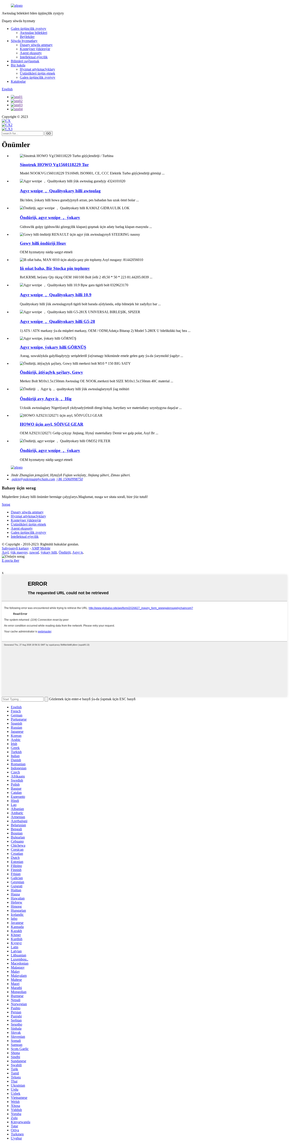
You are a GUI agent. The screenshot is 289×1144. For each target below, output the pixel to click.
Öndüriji (65, 552)
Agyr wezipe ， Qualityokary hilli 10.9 (55, 294)
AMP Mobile (41, 548)
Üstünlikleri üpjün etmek (37, 73)
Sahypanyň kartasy (15, 548)
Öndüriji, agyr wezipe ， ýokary (50, 217)
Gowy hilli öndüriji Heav (43, 243)
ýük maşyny (19, 552)
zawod (34, 552)
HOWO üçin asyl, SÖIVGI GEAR (51, 424)
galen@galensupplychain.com (33, 479)
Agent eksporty (31, 53)
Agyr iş (77, 552)
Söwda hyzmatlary (24, 41)
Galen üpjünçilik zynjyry (28, 29)
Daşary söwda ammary (36, 45)
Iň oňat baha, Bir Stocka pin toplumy (55, 268)
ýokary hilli (49, 552)
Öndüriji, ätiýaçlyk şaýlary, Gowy (51, 372)
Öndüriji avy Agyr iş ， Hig (46, 398)
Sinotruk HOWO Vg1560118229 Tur (54, 164)
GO (48, 133)
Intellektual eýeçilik (34, 57)
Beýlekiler (27, 37)
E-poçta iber (10, 560)
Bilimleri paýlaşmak (25, 61)
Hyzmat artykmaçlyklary (37, 69)
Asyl (5, 552)
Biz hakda (18, 65)
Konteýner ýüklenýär (35, 49)
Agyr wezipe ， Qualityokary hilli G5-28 (57, 321)
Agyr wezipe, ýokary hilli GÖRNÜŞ (53, 347)
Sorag (6, 504)
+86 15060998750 (69, 479)
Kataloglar (18, 81)
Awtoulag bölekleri (33, 33)
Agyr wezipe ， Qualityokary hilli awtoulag (60, 190)
